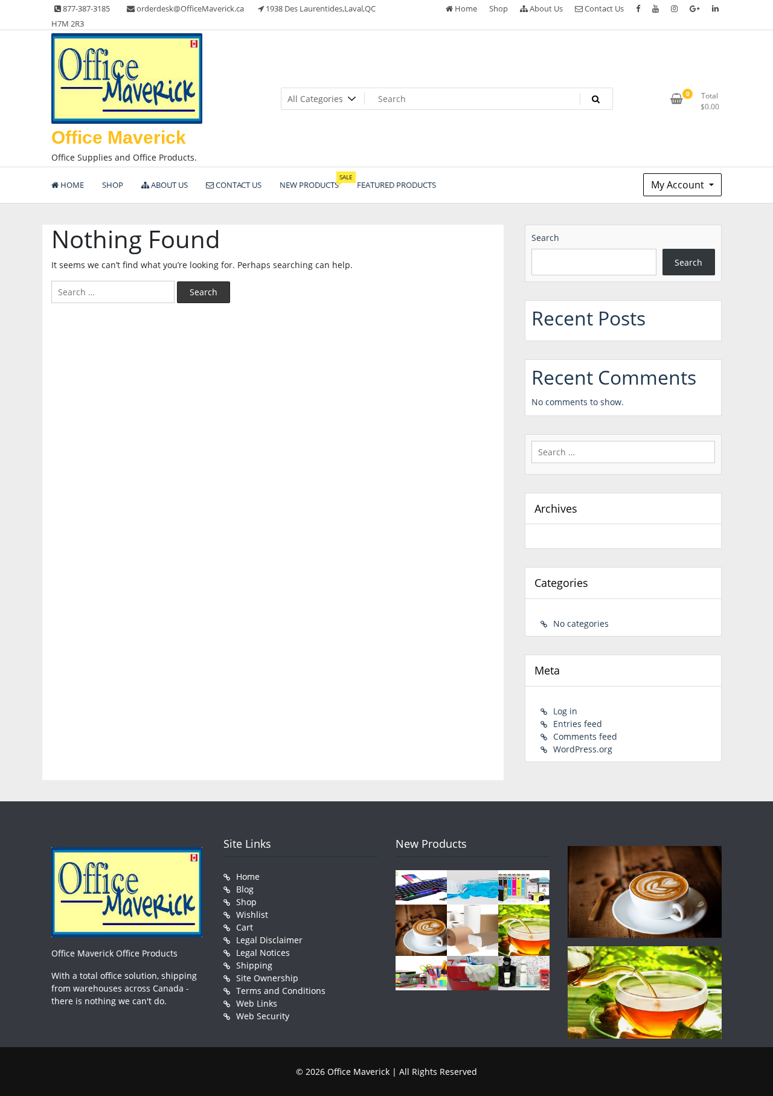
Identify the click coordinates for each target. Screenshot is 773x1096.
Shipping (254, 965)
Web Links (256, 1003)
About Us (545, 8)
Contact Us (603, 8)
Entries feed (577, 723)
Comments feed (585, 736)
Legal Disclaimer (269, 940)
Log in (565, 711)
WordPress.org (582, 749)
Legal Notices (263, 952)
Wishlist (252, 914)
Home (465, 8)
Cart (244, 927)
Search (545, 237)
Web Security (262, 1016)
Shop (498, 8)
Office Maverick (118, 137)
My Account (679, 184)
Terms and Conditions (281, 990)
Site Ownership (267, 978)
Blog (245, 889)
